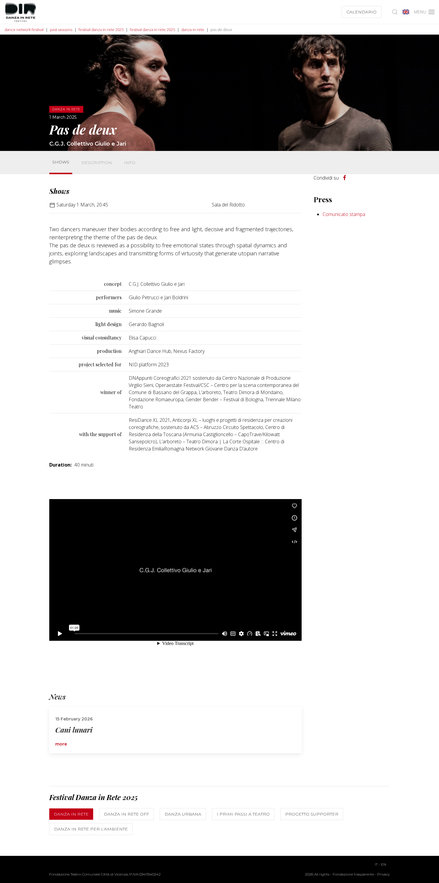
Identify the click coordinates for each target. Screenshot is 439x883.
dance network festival (24, 29)
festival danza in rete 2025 (101, 29)
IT (376, 864)
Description (96, 162)
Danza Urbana (183, 814)
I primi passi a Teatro (243, 814)
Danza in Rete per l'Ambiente (91, 829)
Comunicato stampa (344, 214)
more (61, 744)
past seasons (61, 29)
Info (129, 162)
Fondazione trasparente (353, 874)
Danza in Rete (71, 814)
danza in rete (192, 29)
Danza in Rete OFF (126, 814)
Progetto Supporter (311, 814)
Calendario (361, 12)
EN (383, 864)
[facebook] (345, 178)
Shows (60, 162)
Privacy (383, 874)
